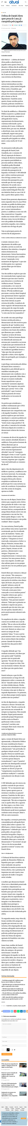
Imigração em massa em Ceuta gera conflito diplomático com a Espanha (9, 1094)
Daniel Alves (9, 1005)
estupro (19, 1005)
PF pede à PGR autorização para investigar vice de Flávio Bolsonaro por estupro (9, 1085)
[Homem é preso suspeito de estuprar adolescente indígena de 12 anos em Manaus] (23, 1074)
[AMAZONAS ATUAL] (14, 2)
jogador (24, 1005)
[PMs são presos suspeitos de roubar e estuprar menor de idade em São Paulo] (23, 1065)
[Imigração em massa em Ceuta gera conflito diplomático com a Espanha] (23, 1094)
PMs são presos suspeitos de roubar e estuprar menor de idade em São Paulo (9, 1065)
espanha (15, 1005)
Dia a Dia (4, 12)
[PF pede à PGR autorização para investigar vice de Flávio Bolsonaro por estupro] (23, 1085)
